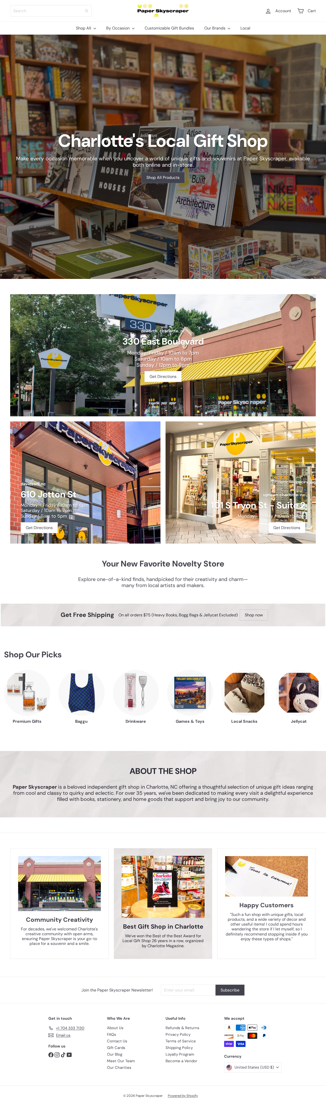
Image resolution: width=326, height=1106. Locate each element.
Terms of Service (181, 1041)
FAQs (111, 1034)
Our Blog (114, 1054)
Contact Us (117, 1041)
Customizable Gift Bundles (169, 28)
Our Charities (119, 1067)
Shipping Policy (179, 1047)
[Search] (87, 11)
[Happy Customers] (266, 876)
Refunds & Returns (182, 1027)
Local (245, 28)
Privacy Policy (178, 1034)
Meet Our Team (121, 1061)
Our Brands (215, 28)
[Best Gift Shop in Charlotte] (163, 887)
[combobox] (51, 11)
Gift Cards (116, 1047)
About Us (115, 1027)
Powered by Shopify (183, 1096)
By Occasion (118, 28)
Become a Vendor (181, 1061)
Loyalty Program (180, 1054)
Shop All (84, 28)
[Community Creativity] (59, 883)
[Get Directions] (163, 355)
